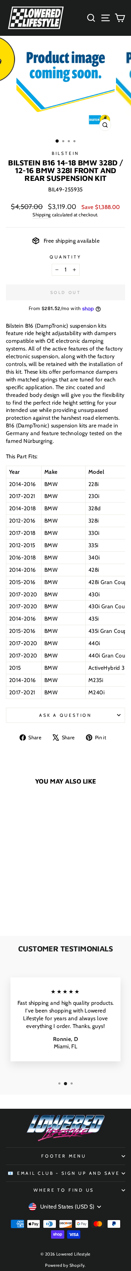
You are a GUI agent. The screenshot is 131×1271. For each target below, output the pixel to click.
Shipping (41, 214)
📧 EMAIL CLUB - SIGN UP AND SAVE (63, 1173)
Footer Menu (63, 1156)
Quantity (65, 257)
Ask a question (65, 715)
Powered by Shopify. (65, 1265)
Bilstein (65, 153)
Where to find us (64, 1190)
